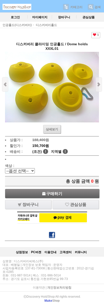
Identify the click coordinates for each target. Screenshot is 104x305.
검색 (98, 7)
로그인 (15, 17)
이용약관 (39, 287)
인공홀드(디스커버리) (17, 25)
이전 (5, 84)
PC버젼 (36, 252)
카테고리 (76, 7)
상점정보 (22, 252)
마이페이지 (39, 17)
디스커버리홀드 (46, 25)
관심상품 (89, 17)
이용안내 (50, 252)
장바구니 (64, 17)
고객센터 (66, 252)
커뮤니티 (81, 252)
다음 (99, 84)
